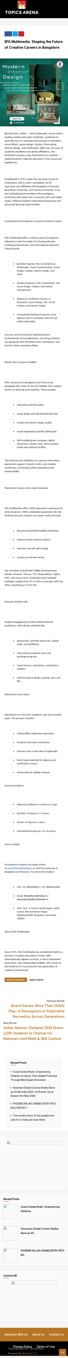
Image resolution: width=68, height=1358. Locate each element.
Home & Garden (41, 45)
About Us (38, 1334)
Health (37, 40)
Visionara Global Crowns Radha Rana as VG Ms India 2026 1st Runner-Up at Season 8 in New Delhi (33, 1091)
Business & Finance (43, 24)
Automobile (39, 19)
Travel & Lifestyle (43, 61)
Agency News (36, 980)
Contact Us (56, 1334)
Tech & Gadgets (41, 55)
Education (39, 29)
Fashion (37, 34)
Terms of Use (45, 1346)
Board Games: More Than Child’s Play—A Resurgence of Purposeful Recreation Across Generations (37, 1011)
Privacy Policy (22, 1346)
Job (35, 50)
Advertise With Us (16, 1334)
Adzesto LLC (29, 1353)
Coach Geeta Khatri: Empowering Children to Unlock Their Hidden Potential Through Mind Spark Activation (34, 1075)
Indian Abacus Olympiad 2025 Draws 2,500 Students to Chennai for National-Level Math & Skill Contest (33, 1033)
